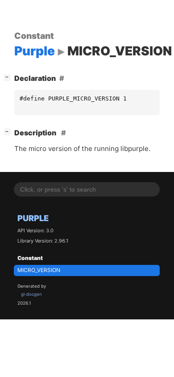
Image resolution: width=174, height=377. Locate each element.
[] (9, 77)
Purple (33, 218)
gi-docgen (31, 294)
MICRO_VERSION (38, 270)
